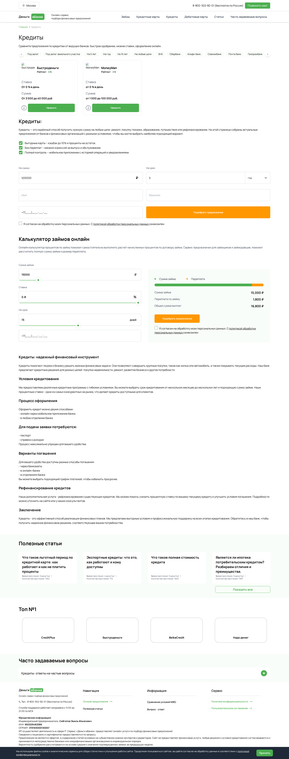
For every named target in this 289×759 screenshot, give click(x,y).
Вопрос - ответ (155, 709)
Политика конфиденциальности (229, 701)
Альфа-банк (194, 54)
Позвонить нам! (257, 5)
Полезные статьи (93, 708)
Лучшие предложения (95, 701)
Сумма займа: (26, 265)
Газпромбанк (255, 54)
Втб (161, 54)
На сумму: (24, 168)
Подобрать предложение (208, 212)
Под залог (33, 54)
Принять (264, 753)
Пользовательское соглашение (229, 708)
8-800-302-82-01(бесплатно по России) (218, 5)
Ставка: (23, 287)
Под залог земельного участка (63, 54)
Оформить (51, 107)
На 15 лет (123, 54)
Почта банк (234, 54)
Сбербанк (175, 54)
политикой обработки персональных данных (121, 224)
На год (107, 54)
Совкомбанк (214, 54)
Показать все (243, 589)
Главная (23, 26)
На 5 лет (91, 54)
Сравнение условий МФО (161, 702)
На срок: (151, 168)
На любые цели (143, 54)
